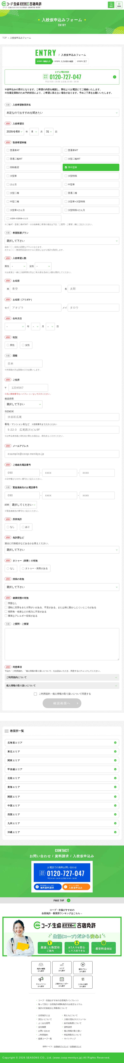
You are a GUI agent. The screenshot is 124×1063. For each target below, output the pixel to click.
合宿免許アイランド (61, 1046)
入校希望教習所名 (22, 104)
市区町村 (9, 411)
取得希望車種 (19, 142)
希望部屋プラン (21, 233)
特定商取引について (73, 1035)
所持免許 (17, 519)
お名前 (16, 280)
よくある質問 (44, 1023)
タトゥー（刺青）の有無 (25, 560)
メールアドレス (21, 446)
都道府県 (9, 398)
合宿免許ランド (75, 1046)
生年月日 (17, 318)
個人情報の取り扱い (73, 1031)
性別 (15, 337)
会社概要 (42, 1027)
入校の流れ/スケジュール (75, 1019)
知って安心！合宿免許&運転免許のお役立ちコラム (60, 1004)
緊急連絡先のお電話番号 (25, 487)
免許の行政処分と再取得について (52, 1008)
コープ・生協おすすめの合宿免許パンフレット (58, 1000)
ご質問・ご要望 (21, 624)
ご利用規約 (43, 1035)
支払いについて (45, 1019)
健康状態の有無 (21, 598)
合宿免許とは (44, 1015)
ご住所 (16, 379)
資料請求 (68, 1027)
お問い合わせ (44, 1031)
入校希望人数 (19, 258)
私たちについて (71, 1015)
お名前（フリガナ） (23, 299)
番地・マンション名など (31, 424)
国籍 (15, 355)
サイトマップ (70, 1039)
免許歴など (18, 537)
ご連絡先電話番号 (22, 464)
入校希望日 (18, 123)
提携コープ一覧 (45, 1039)
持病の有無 (18, 579)
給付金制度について (73, 1023)
